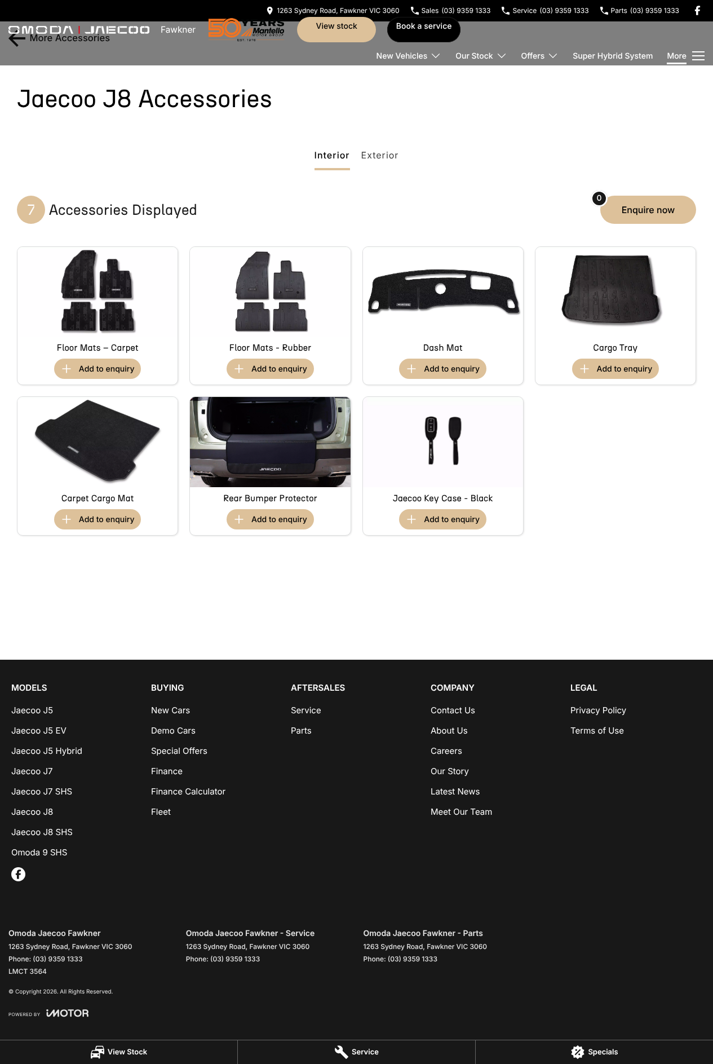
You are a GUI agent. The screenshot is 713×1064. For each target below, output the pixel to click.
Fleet (161, 811)
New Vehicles (402, 56)
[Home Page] (78, 30)
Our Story (450, 771)
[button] (97, 292)
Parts (301, 730)
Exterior (380, 155)
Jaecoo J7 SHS (41, 791)
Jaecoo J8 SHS (42, 832)
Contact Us (453, 710)
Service (306, 710)
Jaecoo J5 (32, 710)
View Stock (336, 26)
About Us (449, 730)
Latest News (455, 791)
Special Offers (179, 750)
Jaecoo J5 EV (39, 730)
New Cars (170, 710)
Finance (167, 771)
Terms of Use (597, 730)
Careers (446, 750)
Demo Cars (173, 730)
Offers (533, 56)
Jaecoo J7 (32, 771)
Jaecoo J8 (32, 811)
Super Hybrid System (613, 56)
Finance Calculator (188, 791)
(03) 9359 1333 (57, 959)
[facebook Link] (697, 10)
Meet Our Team (461, 811)
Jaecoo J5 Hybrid (46, 750)
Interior (332, 155)
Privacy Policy (598, 710)
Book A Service (424, 26)
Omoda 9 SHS (39, 852)
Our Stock (474, 56)
